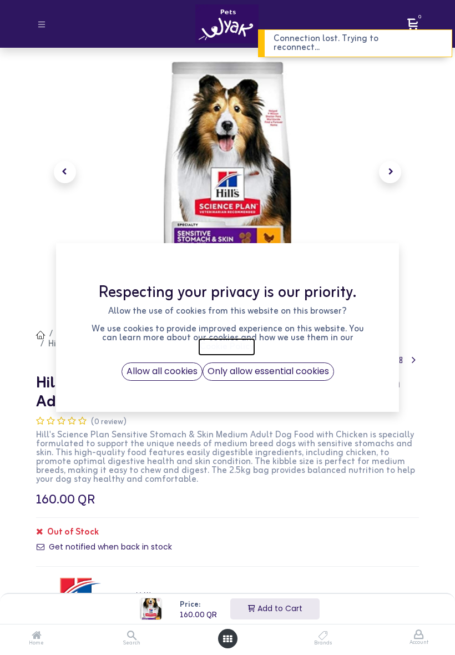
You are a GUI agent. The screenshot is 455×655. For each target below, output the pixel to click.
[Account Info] (418, 635)
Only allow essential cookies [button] (268, 371)
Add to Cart (278, 608)
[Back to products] (399, 360)
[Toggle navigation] (41, 23)
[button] (65, 172)
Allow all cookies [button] (162, 371)
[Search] (132, 636)
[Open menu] (227, 639)
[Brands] (323, 636)
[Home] (37, 636)
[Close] (431, 40)
